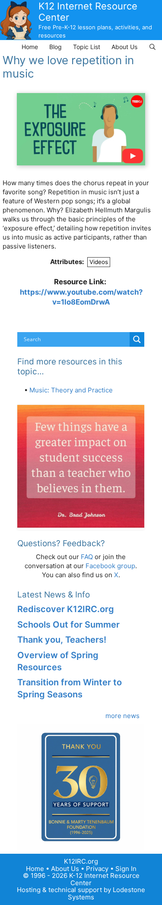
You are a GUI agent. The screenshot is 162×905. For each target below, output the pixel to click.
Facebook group (110, 566)
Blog (55, 46)
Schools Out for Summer (68, 624)
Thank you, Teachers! (61, 639)
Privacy (97, 869)
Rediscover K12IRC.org (65, 609)
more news (122, 716)
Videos (98, 261)
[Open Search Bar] (152, 46)
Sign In (126, 869)
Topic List (86, 46)
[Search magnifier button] (137, 339)
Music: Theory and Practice (71, 390)
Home (30, 46)
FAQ (87, 557)
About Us (124, 46)
